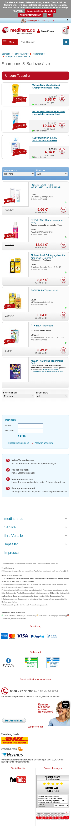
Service (10, 527)
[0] (61, 32)
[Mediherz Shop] (18, 30)
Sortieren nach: (10, 170)
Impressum (13, 553)
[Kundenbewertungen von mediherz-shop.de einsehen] (52, 792)
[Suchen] (66, 42)
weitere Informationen (30, 15)
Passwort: (9, 430)
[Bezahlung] (35, 636)
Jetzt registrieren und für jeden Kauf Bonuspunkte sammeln (39, 490)
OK (49, 15)
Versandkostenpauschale (39, 605)
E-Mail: (8, 425)
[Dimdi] (31, 663)
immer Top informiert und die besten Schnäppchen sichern (39, 481)
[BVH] (8, 663)
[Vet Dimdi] (53, 663)
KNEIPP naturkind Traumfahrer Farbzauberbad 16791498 (47, 371)
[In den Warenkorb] (62, 99)
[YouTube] (18, 780)
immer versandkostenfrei (23, 471)
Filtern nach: (42, 170)
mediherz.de (13, 519)
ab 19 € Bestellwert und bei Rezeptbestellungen (34, 462)
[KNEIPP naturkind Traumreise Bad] (15, 369)
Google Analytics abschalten (41, 11)
